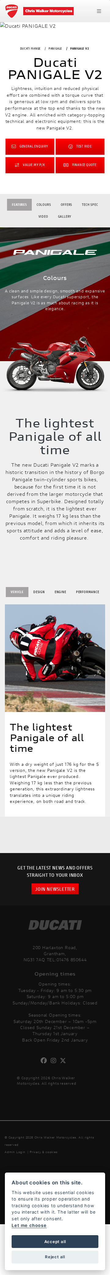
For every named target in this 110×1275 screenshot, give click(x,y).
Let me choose (29, 1225)
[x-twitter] (65, 1061)
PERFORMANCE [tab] (87, 591)
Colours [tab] (44, 204)
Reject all (55, 1256)
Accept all (55, 1241)
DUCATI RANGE (30, 48)
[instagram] (55, 1061)
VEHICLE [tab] (17, 591)
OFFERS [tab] (66, 204)
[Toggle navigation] (99, 11)
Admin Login (15, 1152)
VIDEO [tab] (43, 216)
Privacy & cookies (44, 1152)
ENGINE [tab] (60, 591)
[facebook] (45, 1061)
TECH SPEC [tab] (90, 204)
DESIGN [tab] (39, 591)
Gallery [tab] (65, 216)
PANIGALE (55, 48)
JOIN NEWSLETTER (55, 889)
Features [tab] (19, 204)
